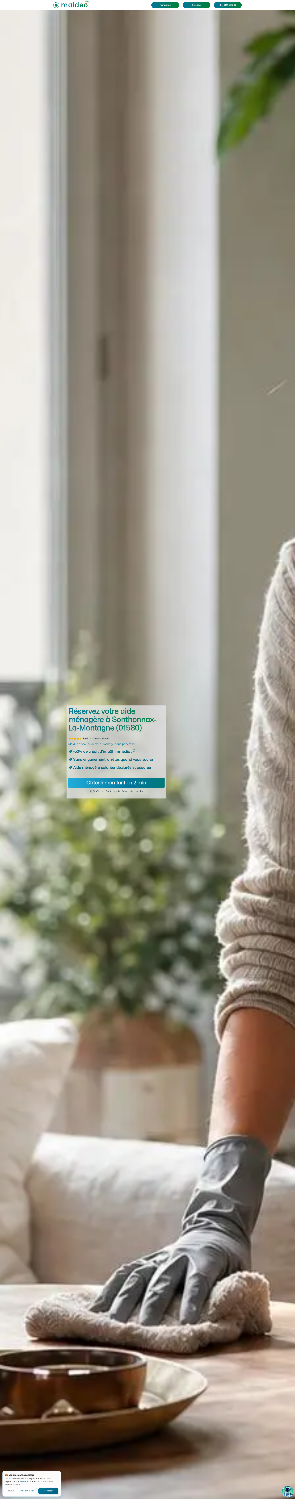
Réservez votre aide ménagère (112, 720)
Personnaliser (27, 1491)
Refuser (10, 1491)
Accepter (48, 1491)
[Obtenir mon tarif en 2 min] (116, 787)
